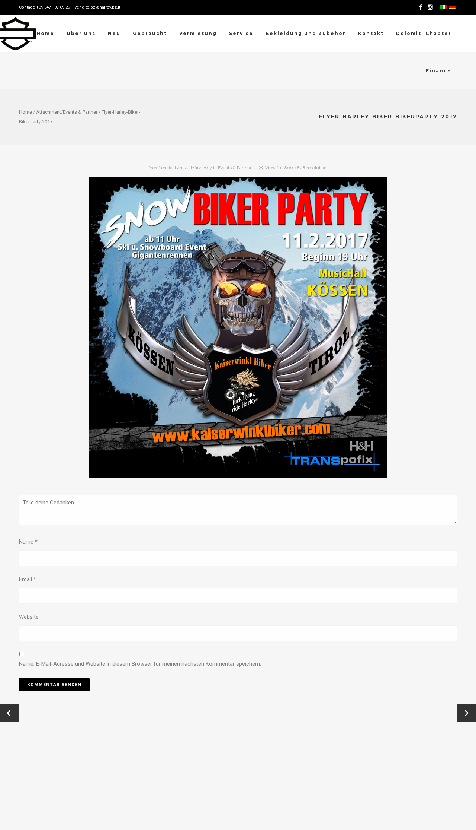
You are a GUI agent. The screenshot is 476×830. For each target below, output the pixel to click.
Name (28, 541)
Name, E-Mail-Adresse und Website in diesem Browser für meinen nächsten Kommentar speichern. (140, 663)
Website (29, 617)
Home (25, 112)
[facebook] (422, 7)
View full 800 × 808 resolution (296, 167)
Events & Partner (80, 112)
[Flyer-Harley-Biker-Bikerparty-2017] (238, 329)
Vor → (467, 708)
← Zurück (9, 713)
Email (27, 579)
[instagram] (431, 7)
